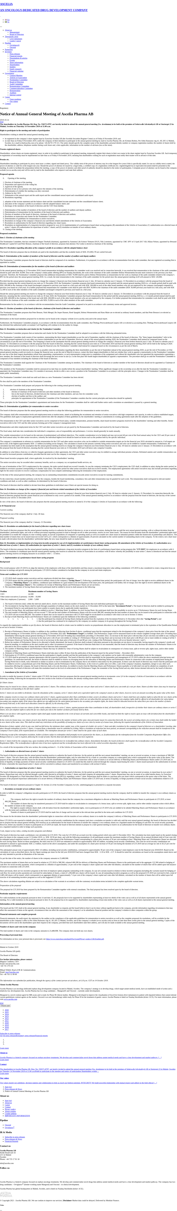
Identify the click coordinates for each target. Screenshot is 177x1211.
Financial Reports (11, 1141)
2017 (7, 1029)
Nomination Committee (18, 80)
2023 (7, 1016)
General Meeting (16, 75)
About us (8, 30)
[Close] (1, 1210)
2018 (7, 1027)
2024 (7, 1014)
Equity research (15, 69)
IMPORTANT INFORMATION (17, 1116)
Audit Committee (16, 84)
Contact (8, 104)
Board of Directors (17, 34)
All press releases (9, 1036)
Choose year (5, 1006)
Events (12, 60)
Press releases (15, 54)
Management (15, 32)
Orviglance (9, 1128)
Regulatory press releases (25, 1036)
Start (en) (8, 1087)
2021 (7, 1021)
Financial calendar (16, 71)
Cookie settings (10, 1114)
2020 (7, 1023)
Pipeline (8, 43)
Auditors (13, 93)
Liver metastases (16, 39)
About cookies (10, 1111)
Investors (8, 52)
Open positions (15, 99)
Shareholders (15, 65)
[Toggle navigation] (1, 26)
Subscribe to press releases (10, 1033)
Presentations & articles (18, 58)
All (1, 1036)
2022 (7, 1019)
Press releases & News (13, 1089)
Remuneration (15, 91)
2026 (7, 1010)
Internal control (15, 95)
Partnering (9, 50)
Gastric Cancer (15, 41)
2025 (7, 1012)
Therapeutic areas (11, 37)
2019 (7, 1025)
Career (7, 97)
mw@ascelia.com (12, 972)
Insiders (13, 67)
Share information (16, 62)
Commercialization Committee (21, 88)
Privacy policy (10, 1109)
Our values (14, 101)
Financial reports (16, 56)
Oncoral (13, 47)
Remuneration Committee (19, 86)
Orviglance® (15, 45)
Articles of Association (18, 78)
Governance (9, 73)
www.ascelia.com (10, 999)
